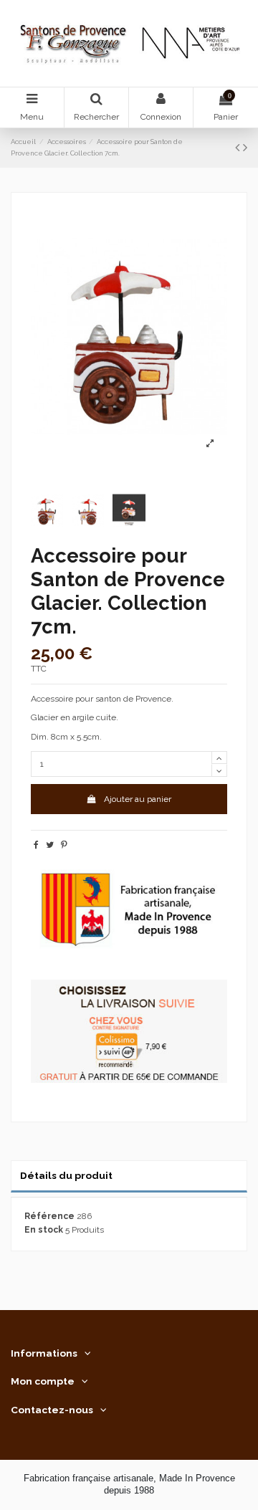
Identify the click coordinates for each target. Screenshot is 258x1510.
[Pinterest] (64, 845)
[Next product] (245, 147)
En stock (43, 1230)
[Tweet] (50, 845)
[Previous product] (239, 147)
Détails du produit (66, 1175)
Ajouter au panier (137, 799)
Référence (49, 1216)
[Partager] (36, 845)
